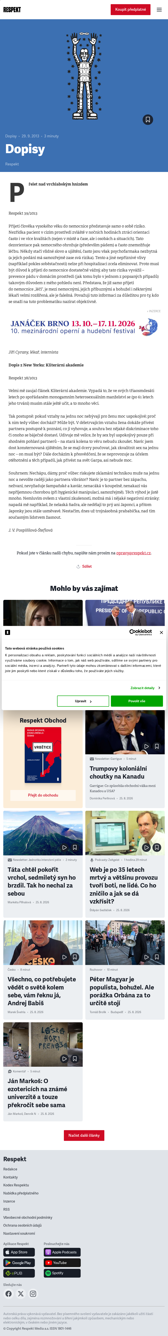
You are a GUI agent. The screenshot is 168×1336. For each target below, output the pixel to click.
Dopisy (11, 136)
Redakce (10, 1169)
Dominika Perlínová (102, 798)
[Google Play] (19, 1262)
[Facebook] (8, 1297)
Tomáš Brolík (98, 1012)
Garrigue (116, 759)
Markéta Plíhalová (19, 902)
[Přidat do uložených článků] (156, 746)
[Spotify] (62, 1273)
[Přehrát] (146, 746)
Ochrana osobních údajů (22, 1225)
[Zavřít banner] (161, 632)
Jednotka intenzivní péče (44, 860)
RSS (6, 1209)
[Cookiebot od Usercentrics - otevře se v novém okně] (133, 632)
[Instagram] (33, 1297)
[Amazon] (19, 1273)
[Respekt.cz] (12, 9)
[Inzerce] (84, 327)
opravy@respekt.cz (133, 553)
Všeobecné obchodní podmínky (27, 1217)
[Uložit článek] (148, 119)
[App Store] (19, 1252)
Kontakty (10, 1177)
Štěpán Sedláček (101, 910)
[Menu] (159, 9)
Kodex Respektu (16, 1185)
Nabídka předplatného (20, 1193)
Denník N (30, 1114)
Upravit (80, 701)
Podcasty (101, 860)
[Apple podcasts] (62, 1252)
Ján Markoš (15, 1114)
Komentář (19, 1071)
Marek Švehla (16, 1012)
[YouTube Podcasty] (62, 1262)
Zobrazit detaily (143, 688)
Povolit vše (136, 701)
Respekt (12, 164)
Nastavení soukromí (19, 1233)
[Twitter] (21, 1297)
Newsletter (102, 759)
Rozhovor (96, 970)
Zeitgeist (113, 860)
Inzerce (9, 1201)
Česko (12, 970)
